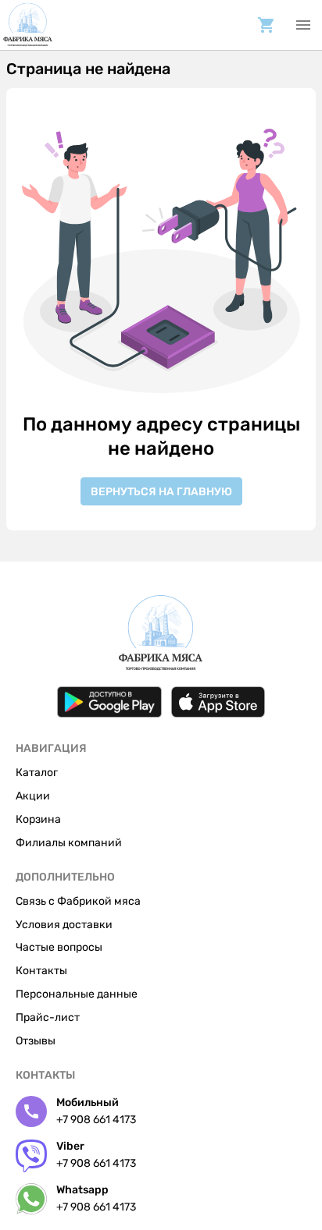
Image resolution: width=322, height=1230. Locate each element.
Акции (33, 796)
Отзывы (35, 1040)
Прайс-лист (48, 1017)
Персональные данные (77, 994)
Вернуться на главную (161, 491)
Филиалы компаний (69, 842)
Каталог (37, 772)
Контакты (41, 970)
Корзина (38, 819)
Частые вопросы (59, 947)
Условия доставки (64, 924)
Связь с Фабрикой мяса (78, 901)
